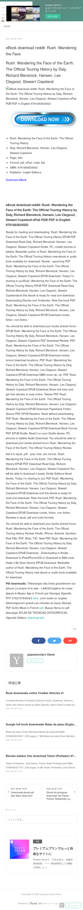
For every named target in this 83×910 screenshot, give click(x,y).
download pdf (35, 618)
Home (7, 26)
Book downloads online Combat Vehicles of (35, 693)
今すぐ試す (53, 16)
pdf (41, 608)
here (35, 598)
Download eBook (16, 180)
